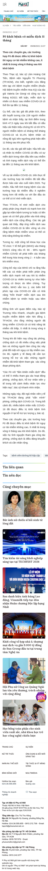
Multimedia (31, 773)
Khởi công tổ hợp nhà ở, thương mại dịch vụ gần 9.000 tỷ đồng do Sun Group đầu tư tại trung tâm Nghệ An (23, 647)
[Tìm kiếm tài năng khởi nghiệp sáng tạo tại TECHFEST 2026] (24, 542)
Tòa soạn (32, 792)
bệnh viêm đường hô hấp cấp (26, 455)
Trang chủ (8, 11)
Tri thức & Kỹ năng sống (35, 764)
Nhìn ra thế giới (10, 763)
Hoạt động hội (38, 25)
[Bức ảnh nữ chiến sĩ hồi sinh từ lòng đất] (24, 504)
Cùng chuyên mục (17, 487)
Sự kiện (20, 11)
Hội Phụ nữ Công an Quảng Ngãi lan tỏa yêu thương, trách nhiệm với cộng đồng (24, 690)
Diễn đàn (26, 25)
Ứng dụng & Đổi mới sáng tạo (35, 755)
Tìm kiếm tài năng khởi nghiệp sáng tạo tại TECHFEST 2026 (23, 559)
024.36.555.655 (9, 784)
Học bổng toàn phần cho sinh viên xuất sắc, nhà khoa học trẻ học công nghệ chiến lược (23, 732)
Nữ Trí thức (32, 11)
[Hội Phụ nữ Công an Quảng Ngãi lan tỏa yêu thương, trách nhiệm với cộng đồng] (24, 671)
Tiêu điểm (17, 25)
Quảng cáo (30, 784)
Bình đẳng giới (9, 773)
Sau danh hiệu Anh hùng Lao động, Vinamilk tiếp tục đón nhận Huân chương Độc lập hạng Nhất (23, 602)
